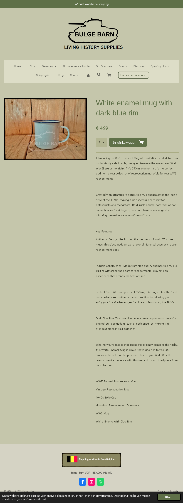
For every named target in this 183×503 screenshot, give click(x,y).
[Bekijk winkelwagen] (109, 75)
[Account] (88, 75)
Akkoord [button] (169, 497)
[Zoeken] (98, 74)
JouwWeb (174, 491)
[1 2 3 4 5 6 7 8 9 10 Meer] (101, 142)
